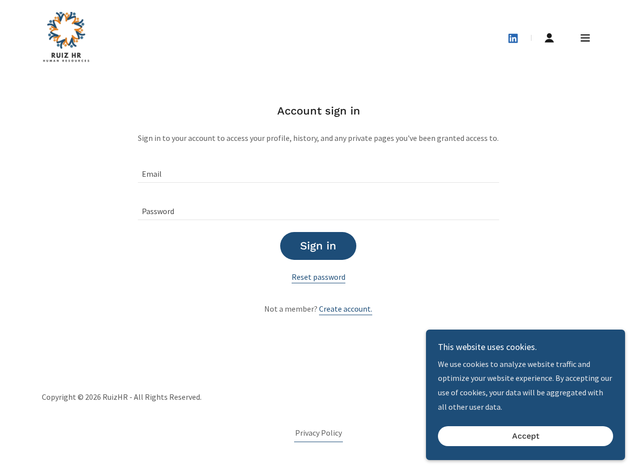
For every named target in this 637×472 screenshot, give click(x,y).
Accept (525, 436)
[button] (549, 38)
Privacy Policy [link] (318, 433)
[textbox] (318, 170)
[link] (66, 37)
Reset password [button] (318, 277)
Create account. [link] (345, 309)
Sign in (318, 245)
